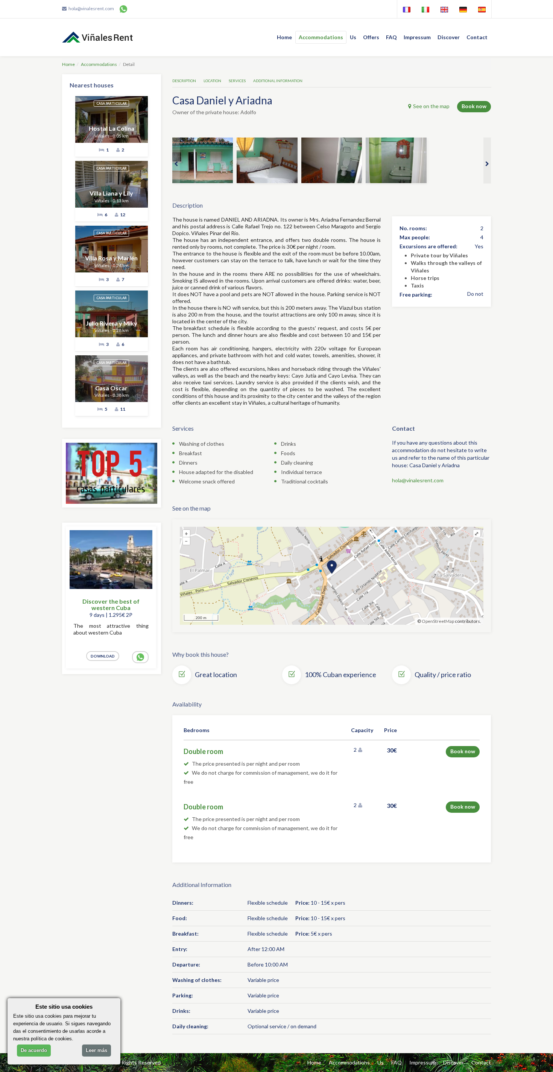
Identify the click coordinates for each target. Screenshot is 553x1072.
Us (353, 37)
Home (284, 37)
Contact (477, 37)
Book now (474, 106)
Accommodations (321, 37)
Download (103, 656)
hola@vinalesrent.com (91, 8)
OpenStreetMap (438, 621)
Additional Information (277, 80)
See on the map (431, 106)
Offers (371, 37)
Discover (449, 37)
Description (184, 80)
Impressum (417, 37)
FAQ (391, 37)
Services (237, 80)
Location (212, 80)
